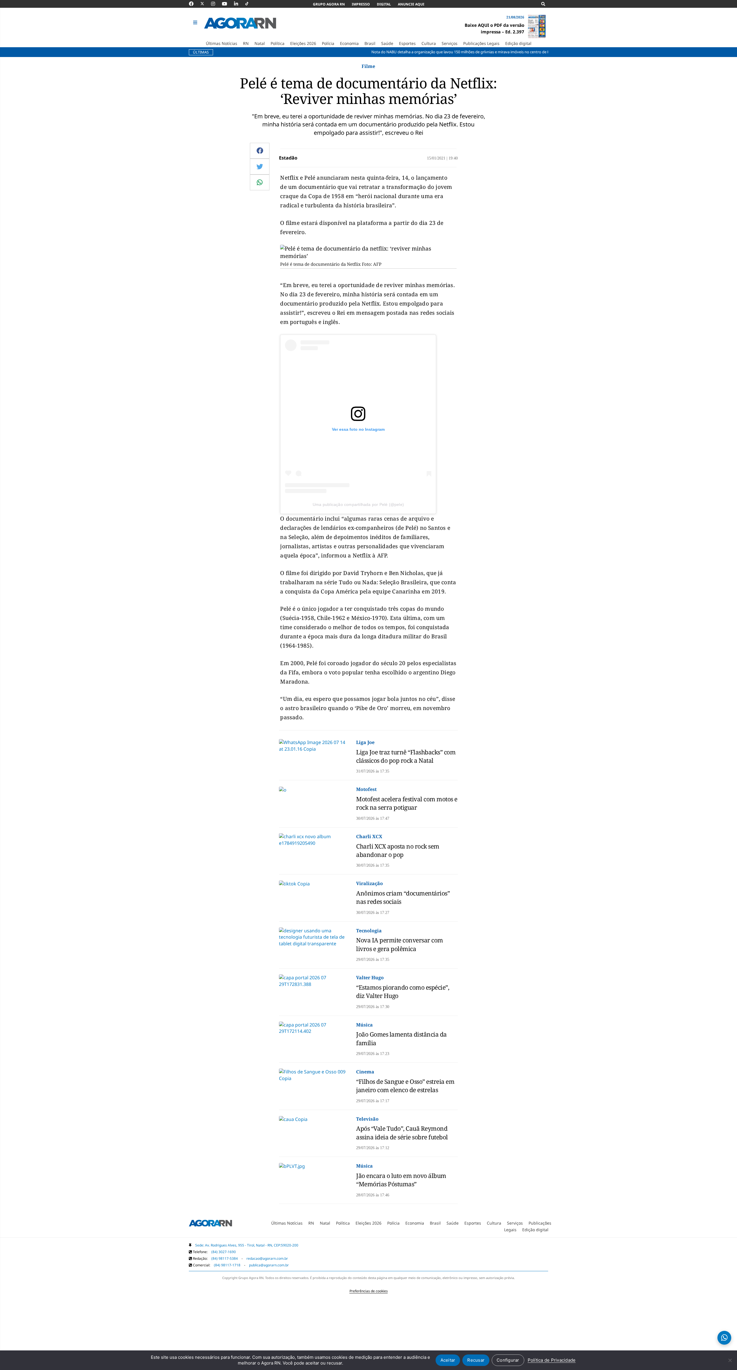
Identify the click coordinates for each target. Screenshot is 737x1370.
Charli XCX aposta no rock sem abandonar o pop (397, 850)
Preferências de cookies (368, 1291)
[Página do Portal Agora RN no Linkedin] (239, 4)
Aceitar (447, 1360)
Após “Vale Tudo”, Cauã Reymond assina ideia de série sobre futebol (402, 1132)
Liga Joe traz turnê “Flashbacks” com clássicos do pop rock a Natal (405, 756)
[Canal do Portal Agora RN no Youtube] (227, 4)
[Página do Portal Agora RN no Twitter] (205, 4)
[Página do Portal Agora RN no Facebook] (194, 4)
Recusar (476, 1360)
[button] (196, 22)
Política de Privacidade (552, 1360)
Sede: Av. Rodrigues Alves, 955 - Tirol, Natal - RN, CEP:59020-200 (246, 1245)
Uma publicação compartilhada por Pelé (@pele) (358, 504)
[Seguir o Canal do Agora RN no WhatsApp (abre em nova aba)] (724, 1338)
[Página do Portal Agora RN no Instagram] (216, 4)
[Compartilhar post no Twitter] (260, 166)
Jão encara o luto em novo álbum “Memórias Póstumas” (401, 1180)
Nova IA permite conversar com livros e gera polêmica (399, 944)
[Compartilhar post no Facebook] (260, 150)
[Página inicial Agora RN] (210, 1224)
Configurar (508, 1360)
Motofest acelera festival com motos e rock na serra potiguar (406, 803)
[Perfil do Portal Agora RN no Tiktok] (249, 4)
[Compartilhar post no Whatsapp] (260, 182)
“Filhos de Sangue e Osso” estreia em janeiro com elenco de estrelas (405, 1085)
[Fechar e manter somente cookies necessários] (730, 1360)
